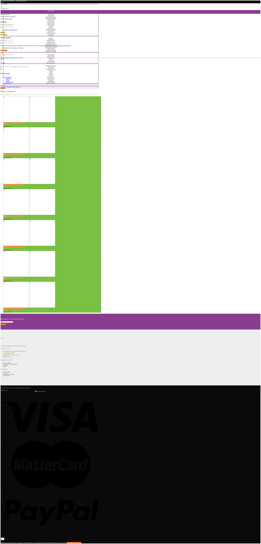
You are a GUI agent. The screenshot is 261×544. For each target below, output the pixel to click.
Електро (51, 70)
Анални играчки (51, 19)
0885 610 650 (23, 1)
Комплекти (51, 28)
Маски (50, 73)
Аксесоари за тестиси (50, 69)
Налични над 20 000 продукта (7, 1)
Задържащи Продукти (50, 47)
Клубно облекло (51, 56)
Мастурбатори (50, 21)
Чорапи (51, 59)
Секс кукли (51, 20)
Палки (50, 75)
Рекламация (6, 375)
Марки (50, 85)
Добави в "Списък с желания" (10, 123)
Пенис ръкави (50, 24)
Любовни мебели (51, 29)
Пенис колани (50, 25)
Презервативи (51, 49)
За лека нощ (51, 58)
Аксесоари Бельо (50, 62)
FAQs (2, 2)
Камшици (51, 80)
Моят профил (4, 4)
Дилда (50, 13)
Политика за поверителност (75, 542)
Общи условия (7, 362)
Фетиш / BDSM (51, 64)
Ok (67, 542)
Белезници (51, 68)
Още (4, 124)
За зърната (51, 74)
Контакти (5, 365)
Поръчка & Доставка (8, 374)
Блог (51, 87)
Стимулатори (51, 15)
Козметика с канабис (51, 51)
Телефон (18, 1)
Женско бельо (50, 54)
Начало (2, 57)
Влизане (3, 32)
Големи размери (51, 61)
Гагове (51, 71)
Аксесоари (51, 31)
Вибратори (51, 12)
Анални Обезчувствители (51, 46)
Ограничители (50, 76)
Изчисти (2, 88)
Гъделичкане (51, 79)
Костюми (51, 60)
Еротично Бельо (51, 53)
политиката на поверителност (63, 45)
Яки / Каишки (51, 66)
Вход (2, 52)
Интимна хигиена (50, 40)
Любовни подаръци (51, 30)
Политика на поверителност (10, 364)
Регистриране (4, 50)
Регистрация (9, 19)
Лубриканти (51, 39)
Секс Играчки (50, 10)
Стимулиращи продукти (51, 44)
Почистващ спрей (50, 43)
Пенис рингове (51, 23)
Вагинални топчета (51, 17)
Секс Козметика (51, 36)
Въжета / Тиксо (51, 77)
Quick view (21, 123)
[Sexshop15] (4, 3)
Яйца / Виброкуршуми (50, 18)
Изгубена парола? (12, 30)
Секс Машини (50, 81)
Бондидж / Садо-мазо (50, 65)
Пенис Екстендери (51, 32)
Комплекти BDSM (50, 82)
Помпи (51, 26)
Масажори (50, 14)
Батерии (51, 35)
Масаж (51, 38)
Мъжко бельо (51, 55)
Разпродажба (50, 84)
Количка (5, 373)
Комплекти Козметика (50, 50)
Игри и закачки (51, 34)
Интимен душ (50, 41)
